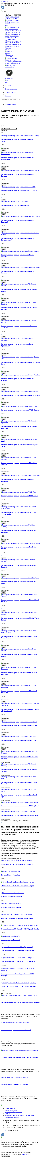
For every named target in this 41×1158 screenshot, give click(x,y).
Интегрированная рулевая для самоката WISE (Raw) (19, 496)
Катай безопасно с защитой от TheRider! (15, 1084)
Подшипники (9, 78)
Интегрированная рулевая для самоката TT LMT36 (19, 190)
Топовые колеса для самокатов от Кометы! (16, 1030)
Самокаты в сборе (10, 60)
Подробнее (25, 1154)
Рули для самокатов (11, 18)
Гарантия (8, 85)
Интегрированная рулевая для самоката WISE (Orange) (20, 410)
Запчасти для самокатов (12, 63)
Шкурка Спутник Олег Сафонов (12, 896)
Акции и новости (10, 92)
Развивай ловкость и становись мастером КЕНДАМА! (19, 1057)
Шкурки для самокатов (12, 32)
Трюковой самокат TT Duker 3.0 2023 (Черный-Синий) (20, 929)
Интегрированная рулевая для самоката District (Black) (20, 806)
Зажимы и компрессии (12, 43)
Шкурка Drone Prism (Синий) (11, 907)
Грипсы (7, 25)
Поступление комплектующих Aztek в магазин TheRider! (20, 1002)
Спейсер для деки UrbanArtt (10, 940)
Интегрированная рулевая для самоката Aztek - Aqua (19, 815)
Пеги (6, 82)
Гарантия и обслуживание (13, 1112)
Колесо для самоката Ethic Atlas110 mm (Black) (17, 918)
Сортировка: (5, 127)
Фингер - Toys (9, 67)
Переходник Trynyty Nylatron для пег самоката (17, 864)
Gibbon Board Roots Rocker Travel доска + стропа (17, 886)
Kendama (7, 53)
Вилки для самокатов (11, 36)
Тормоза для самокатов (12, 46)
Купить (4, 150)
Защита (7, 49)
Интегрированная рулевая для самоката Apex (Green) (19, 725)
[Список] (1, 125)
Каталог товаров (10, 1108)
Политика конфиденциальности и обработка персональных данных (19, 1116)
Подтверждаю (6, 1156)
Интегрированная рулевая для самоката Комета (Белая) (20, 395)
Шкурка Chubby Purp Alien (10, 875)
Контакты (8, 96)
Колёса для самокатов (12, 22)
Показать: (4, 130)
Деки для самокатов (11, 29)
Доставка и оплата (11, 89)
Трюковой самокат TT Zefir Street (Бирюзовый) (17, 950)
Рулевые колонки (10, 39)
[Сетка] (3, 125)
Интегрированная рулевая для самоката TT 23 (17, 205)
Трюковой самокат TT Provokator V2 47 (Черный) (18, 961)
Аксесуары (8, 56)
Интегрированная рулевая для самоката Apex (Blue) (19, 740)
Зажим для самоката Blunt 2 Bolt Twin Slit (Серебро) (18, 986)
